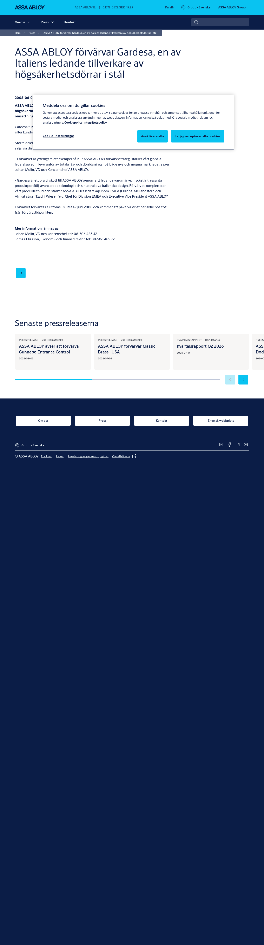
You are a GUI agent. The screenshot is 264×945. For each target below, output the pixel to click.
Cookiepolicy (73, 122)
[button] (29, 22)
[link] (170, 7)
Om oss (20, 22)
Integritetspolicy (95, 122)
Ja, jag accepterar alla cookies (197, 136)
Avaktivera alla (152, 136)
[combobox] (220, 22)
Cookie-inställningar (58, 136)
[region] (133, 122)
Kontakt (70, 22)
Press (45, 22)
